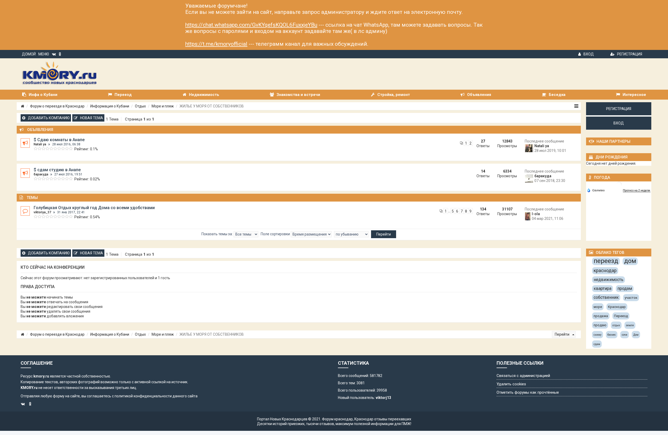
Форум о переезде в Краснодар (57, 106)
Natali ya (40, 144)
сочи (624, 334)
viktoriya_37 (42, 212)
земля (630, 325)
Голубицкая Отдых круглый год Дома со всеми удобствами (94, 207)
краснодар (605, 270)
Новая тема (91, 118)
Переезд (621, 316)
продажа (601, 316)
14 (483, 171)
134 (483, 209)
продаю (600, 325)
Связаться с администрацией (523, 375)
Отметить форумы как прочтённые (528, 392)
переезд (606, 261)
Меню (43, 54)
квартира (602, 288)
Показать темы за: (217, 234)
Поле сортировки (276, 234)
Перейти (562, 334)
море (598, 307)
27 (483, 141)
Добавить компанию (49, 118)
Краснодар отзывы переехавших (382, 419)
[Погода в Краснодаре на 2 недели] (637, 190)
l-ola (536, 214)
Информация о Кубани (109, 106)
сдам (597, 344)
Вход (588, 54)
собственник (606, 297)
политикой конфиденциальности (143, 396)
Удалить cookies (511, 384)
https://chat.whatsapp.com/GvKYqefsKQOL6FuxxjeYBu (251, 25)
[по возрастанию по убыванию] (351, 234)
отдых (616, 325)
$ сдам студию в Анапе (57, 169)
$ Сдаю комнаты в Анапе (59, 139)
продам (624, 288)
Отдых (140, 106)
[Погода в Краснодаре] (619, 184)
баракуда (41, 174)
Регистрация (629, 54)
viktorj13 (383, 398)
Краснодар (617, 307)
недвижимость (608, 279)
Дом (636, 334)
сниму (597, 334)
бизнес (611, 334)
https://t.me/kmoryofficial (216, 44)
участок (631, 298)
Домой (29, 54)
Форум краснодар (337, 419)
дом (630, 261)
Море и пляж (163, 106)
